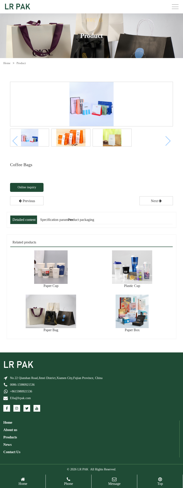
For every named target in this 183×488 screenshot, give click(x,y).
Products (10, 437)
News (7, 444)
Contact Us (11, 452)
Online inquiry (27, 187)
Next (155, 201)
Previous (28, 201)
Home (6, 63)
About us (10, 430)
